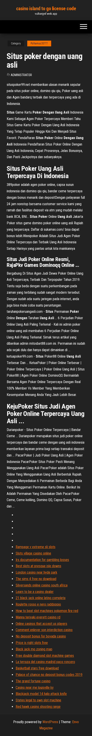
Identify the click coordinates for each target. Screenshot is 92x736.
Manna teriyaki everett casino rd (38, 617)
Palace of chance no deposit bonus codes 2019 (49, 675)
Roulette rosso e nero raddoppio (38, 604)
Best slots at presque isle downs (38, 566)
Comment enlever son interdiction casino (44, 630)
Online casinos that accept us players (41, 624)
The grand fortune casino (33, 681)
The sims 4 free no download (36, 579)
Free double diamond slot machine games (45, 655)
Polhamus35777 (39, 43)
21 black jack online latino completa (40, 598)
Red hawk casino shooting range (38, 707)
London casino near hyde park (36, 572)
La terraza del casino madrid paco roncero (45, 662)
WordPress (50, 722)
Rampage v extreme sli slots (35, 547)
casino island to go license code (46, 8)
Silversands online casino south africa (41, 585)
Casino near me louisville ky (35, 687)
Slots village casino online (33, 553)
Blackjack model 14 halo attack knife (41, 694)
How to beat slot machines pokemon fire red (47, 611)
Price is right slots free (32, 643)
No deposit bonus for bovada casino (41, 636)
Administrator (21, 75)
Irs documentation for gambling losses (42, 560)
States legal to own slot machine (38, 700)
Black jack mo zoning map (34, 649)
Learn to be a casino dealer (35, 592)
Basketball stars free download (37, 668)
